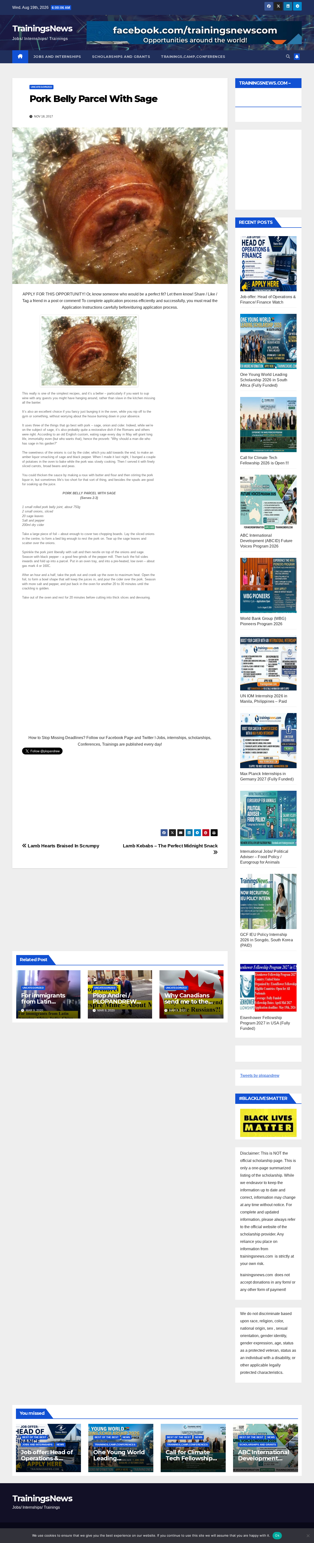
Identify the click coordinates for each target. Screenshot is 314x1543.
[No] (307, 1535)
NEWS (60, 1444)
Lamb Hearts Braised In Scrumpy (63, 845)
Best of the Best (34, 1437)
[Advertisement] (120, 665)
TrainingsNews (42, 28)
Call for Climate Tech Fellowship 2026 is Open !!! (189, 1458)
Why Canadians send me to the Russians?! (186, 1001)
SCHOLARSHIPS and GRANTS (121, 56)
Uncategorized (41, 87)
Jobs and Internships (57, 56)
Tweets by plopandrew (259, 1075)
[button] (288, 56)
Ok (277, 1535)
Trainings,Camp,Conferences (193, 56)
